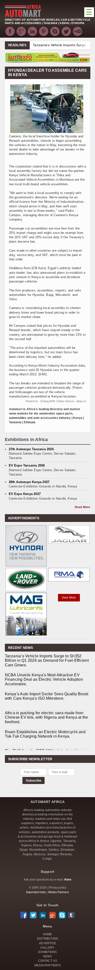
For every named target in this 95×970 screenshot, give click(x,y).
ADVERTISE (47, 943)
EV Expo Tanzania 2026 (27, 465)
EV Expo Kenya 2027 (25, 494)
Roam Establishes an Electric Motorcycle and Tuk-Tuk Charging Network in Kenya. (45, 734)
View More (69, 597)
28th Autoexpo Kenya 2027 (29, 482)
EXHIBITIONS (47, 952)
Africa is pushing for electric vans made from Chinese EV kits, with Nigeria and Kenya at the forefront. (46, 717)
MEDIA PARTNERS (47, 965)
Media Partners (58, 892)
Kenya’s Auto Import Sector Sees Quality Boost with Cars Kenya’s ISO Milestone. (46, 696)
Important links (36, 892)
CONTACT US (47, 960)
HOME (47, 934)
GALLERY (47, 947)
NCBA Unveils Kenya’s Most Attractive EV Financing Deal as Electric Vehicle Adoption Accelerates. (44, 679)
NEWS (47, 956)
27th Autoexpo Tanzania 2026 (31, 449)
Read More (82, 507)
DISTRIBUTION (47, 938)
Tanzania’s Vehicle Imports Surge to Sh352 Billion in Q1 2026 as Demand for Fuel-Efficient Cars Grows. (47, 660)
